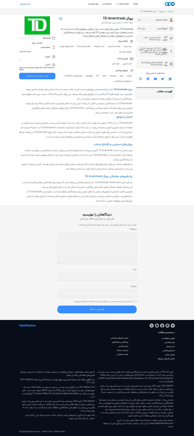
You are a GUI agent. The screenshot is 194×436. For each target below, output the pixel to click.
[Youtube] (155, 79)
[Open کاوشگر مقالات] (117, 4)
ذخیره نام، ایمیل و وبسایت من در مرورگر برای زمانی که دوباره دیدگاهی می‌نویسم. (104, 301)
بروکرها (162, 11)
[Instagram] (140, 79)
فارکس (101, 94)
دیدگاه (133, 229)
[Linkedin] (148, 79)
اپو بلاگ (170, 11)
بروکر (130, 89)
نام (135, 269)
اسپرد (122, 94)
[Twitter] (163, 79)
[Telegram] (170, 79)
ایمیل (133, 286)
